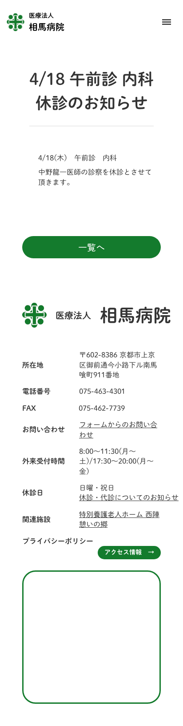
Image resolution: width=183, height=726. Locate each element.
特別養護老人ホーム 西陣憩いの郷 (119, 519)
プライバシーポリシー (57, 541)
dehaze (166, 22)
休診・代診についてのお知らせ (129, 497)
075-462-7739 (102, 408)
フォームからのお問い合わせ (118, 429)
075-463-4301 (102, 391)
